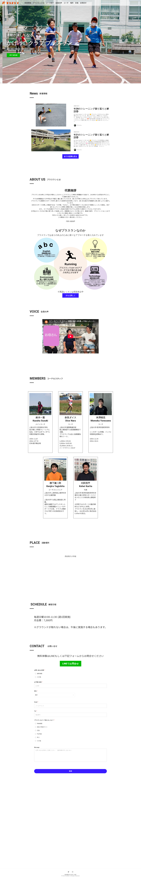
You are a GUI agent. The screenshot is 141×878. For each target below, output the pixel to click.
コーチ (66, 3)
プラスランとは (38, 3)
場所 (71, 3)
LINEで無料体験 (13, 55)
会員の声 (58, 3)
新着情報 (28, 3)
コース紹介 (50, 3)
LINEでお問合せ (70, 663)
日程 (76, 3)
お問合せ (83, 3)
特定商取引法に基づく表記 (70, 874)
